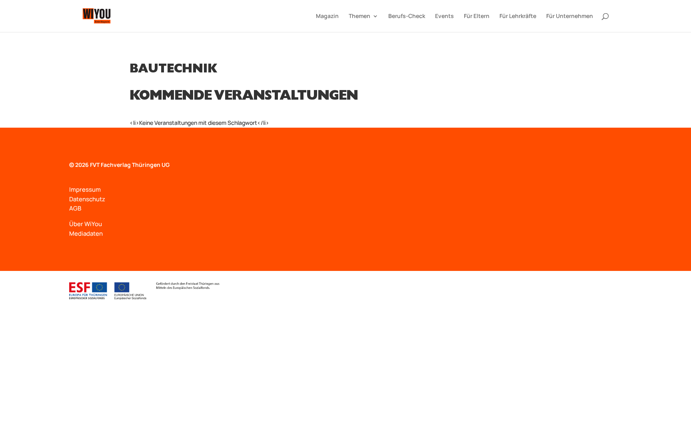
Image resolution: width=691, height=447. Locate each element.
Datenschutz (87, 199)
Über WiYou (85, 224)
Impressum (85, 189)
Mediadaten (86, 233)
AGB (75, 208)
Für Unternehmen (569, 16)
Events (444, 16)
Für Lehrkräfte (517, 16)
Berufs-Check (406, 16)
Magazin (327, 16)
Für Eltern (476, 16)
